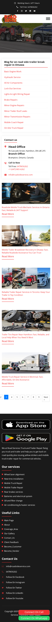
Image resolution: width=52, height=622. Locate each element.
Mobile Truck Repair (13, 483)
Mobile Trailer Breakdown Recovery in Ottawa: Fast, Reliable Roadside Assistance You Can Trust (25, 251)
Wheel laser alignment (14, 474)
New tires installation (13, 478)
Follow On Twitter (14, 587)
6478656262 (32, 7)
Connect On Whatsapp (34, 618)
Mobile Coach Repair (14, 122)
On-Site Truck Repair (13, 127)
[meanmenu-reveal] (49, 17)
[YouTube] (34, 11)
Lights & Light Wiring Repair (17, 94)
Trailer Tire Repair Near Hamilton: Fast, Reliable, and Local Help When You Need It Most (25, 336)
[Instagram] (22, 11)
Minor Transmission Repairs (17, 116)
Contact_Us (9, 538)
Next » (46, 398)
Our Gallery (9, 533)
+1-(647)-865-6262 (16, 169)
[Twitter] (26, 11)
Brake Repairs (10, 99)
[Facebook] (18, 11)
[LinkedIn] (30, 11)
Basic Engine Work (12, 71)
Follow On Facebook (15, 577)
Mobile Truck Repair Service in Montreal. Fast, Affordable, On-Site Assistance (22, 378)
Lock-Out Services (12, 88)
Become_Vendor (11, 551)
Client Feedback (11, 542)
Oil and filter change (13, 500)
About (7, 524)
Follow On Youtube (14, 598)
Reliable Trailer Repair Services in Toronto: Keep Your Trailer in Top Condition (26, 293)
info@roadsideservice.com (20, 174)
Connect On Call (34, 612)
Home (19, 40)
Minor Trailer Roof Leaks (15, 111)
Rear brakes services (13, 492)
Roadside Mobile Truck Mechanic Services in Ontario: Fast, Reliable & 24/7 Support (26, 209)
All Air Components (13, 82)
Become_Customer (13, 546)
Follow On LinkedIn (14, 593)
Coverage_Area (11, 529)
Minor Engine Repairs (14, 105)
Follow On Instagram (15, 582)
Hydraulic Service (12, 77)
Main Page (9, 520)
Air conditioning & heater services (19, 505)
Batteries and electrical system (18, 496)
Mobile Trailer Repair (13, 487)
